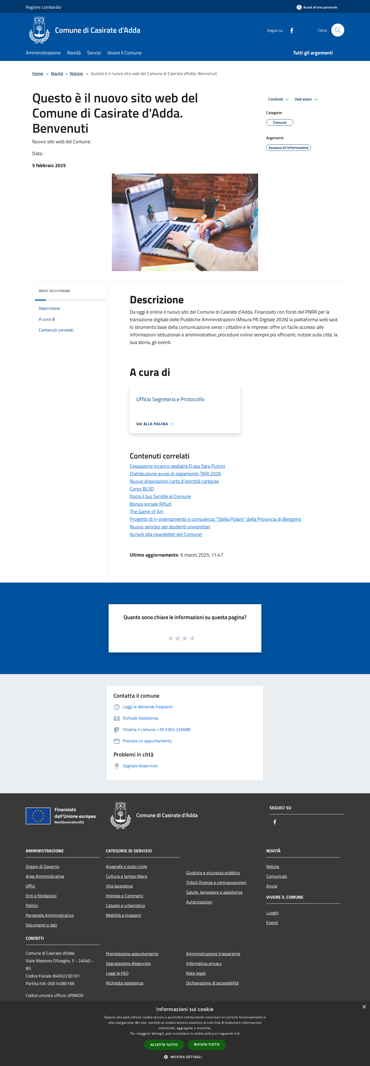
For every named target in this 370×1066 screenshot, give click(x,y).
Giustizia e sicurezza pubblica (213, 872)
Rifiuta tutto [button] (207, 1044)
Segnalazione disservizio (128, 963)
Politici (32, 905)
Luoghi (272, 912)
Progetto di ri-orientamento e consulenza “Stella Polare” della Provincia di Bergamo (215, 519)
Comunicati (276, 876)
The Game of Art (146, 511)
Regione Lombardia (43, 7)
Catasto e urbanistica (125, 905)
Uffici (30, 886)
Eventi (272, 922)
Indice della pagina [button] (54, 290)
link (237, 1033)
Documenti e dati (41, 925)
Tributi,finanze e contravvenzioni (216, 882)
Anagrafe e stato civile (126, 866)
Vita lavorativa (119, 886)
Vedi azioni (304, 99)
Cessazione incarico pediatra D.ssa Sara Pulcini (177, 466)
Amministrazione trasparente (213, 953)
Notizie (76, 73)
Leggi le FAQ (117, 973)
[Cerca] (337, 30)
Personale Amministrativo (50, 915)
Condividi (276, 99)
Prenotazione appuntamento (132, 953)
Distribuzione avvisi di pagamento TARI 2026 (175, 473)
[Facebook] (289, 30)
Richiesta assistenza (124, 983)
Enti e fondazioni (41, 895)
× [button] (364, 1007)
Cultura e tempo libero (126, 876)
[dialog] (185, 1033)
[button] (185, 1057)
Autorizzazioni (199, 902)
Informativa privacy (204, 963)
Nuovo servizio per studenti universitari (170, 526)
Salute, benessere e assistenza (214, 892)
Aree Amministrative (45, 876)
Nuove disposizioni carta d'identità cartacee (174, 481)
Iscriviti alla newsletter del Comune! (166, 534)
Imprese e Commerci (124, 895)
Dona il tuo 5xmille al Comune (160, 496)
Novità (57, 73)
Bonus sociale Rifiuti (150, 504)
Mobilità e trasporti (123, 915)
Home (37, 73)
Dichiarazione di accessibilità (212, 983)
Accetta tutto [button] (164, 1044)
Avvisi (271, 886)
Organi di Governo (42, 866)
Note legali (196, 973)
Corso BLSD (142, 488)
